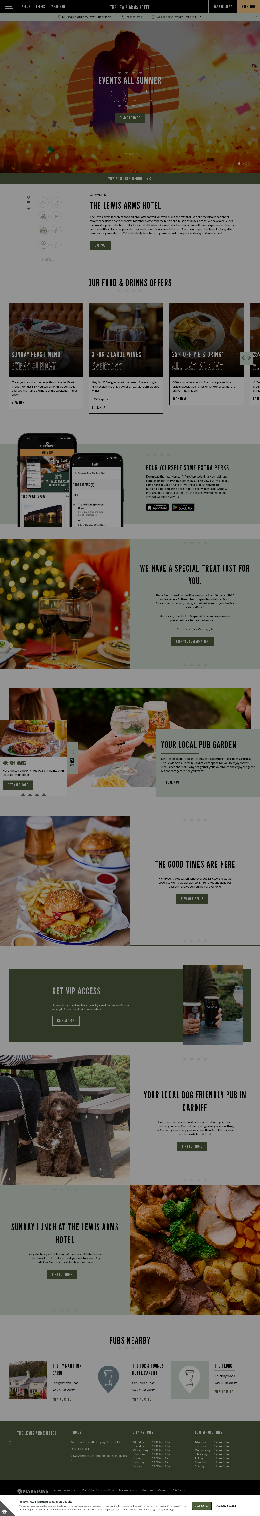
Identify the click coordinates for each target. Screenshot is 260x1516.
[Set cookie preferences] (7, 1508)
